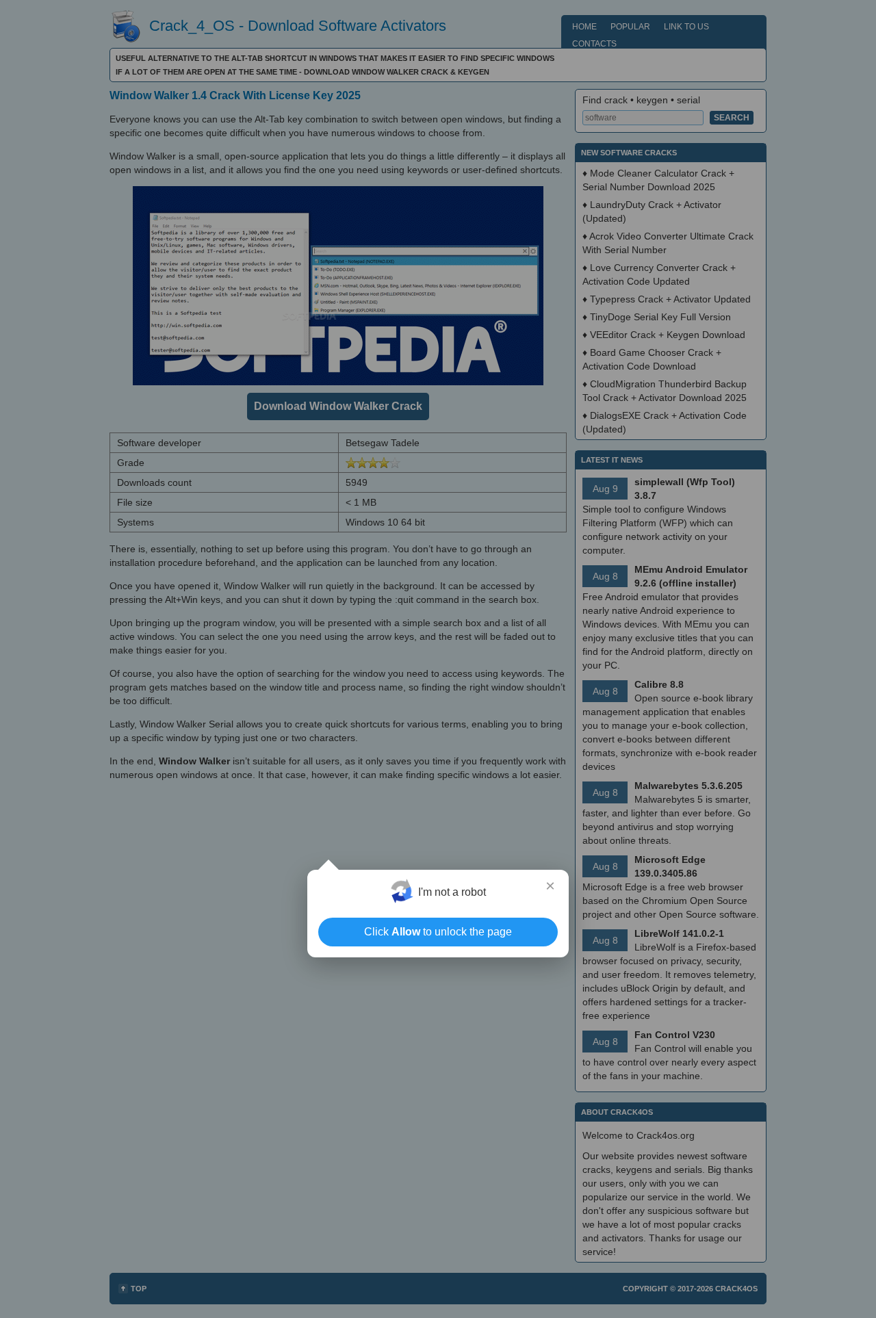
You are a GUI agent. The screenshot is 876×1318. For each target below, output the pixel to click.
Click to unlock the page (438, 932)
